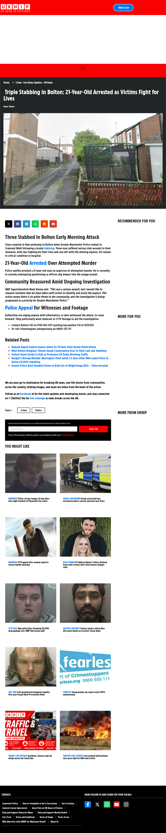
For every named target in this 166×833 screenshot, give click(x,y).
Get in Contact (68, 803)
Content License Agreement (14, 808)
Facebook (25, 394)
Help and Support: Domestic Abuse (17, 812)
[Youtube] (116, 804)
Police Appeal (19, 307)
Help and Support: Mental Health (52, 812)
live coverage (37, 398)
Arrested (38, 263)
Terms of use (63, 817)
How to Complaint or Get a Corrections (40, 803)
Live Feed (6, 817)
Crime (24, 410)
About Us (55, 821)
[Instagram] (126, 804)
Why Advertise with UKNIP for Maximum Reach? (24, 821)
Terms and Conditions (25, 817)
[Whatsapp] (107, 804)
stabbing (49, 248)
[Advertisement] (83, 39)
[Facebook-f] (88, 804)
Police (38, 410)
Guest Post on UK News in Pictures (47, 808)
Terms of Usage (46, 817)
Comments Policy (10, 803)
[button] (83, 68)
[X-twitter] (97, 804)
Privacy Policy (67, 435)
